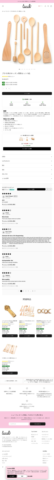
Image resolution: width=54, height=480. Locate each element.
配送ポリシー (45, 460)
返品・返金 (4, 460)
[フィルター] (47, 189)
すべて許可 (12, 476)
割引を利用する (38, 423)
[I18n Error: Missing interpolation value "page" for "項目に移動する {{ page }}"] (19, 69)
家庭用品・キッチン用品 (47, 438)
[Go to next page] (35, 291)
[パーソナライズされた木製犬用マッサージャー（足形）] (10, 311)
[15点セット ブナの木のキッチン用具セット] (27, 311)
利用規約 (44, 462)
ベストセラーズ (45, 434)
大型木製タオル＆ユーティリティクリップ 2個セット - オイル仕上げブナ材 (43, 321)
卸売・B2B (33, 441)
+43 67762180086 (7, 444)
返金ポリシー (45, 458)
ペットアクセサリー (46, 441)
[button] (5, 76)
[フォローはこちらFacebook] (2, 467)
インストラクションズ (6, 456)
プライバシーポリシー (47, 456)
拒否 (22, 476)
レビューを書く (31, 189)
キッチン (8, 11)
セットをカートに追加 (27, 148)
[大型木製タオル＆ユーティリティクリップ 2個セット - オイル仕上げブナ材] (44, 311)
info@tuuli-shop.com (7, 446)
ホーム (3, 11)
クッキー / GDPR (46, 454)
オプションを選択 (9, 335)
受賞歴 (32, 436)
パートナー (33, 438)
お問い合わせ (5, 458)
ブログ (3, 462)
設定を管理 (30, 476)
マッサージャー (45, 436)
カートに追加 (27, 93)
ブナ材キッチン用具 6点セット (9, 358)
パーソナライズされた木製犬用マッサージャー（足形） (9, 321)
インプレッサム (34, 443)
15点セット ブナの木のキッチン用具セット (27, 321)
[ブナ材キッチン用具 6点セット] (10, 348)
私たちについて (34, 434)
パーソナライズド (45, 443)
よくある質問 (5, 454)
